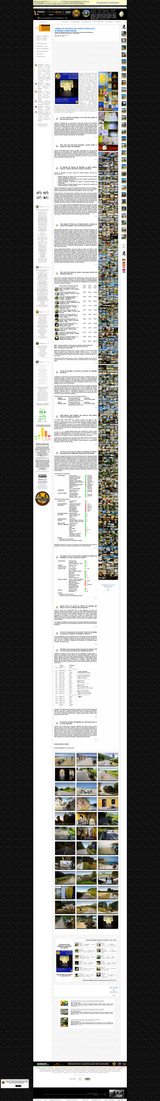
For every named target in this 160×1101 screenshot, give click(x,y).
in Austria (70, 1068)
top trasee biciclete (68, 1070)
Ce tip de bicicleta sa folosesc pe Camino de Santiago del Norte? (88, 94)
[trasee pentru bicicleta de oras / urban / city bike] (46, 199)
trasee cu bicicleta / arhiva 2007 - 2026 (65, 1067)
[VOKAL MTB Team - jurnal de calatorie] (58, 1065)
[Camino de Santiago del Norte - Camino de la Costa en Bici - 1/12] (57, 291)
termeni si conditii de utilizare (80, 1072)
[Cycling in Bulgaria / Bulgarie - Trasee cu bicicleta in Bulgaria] (124, 263)
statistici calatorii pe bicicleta (47, 1071)
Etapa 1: (87, 944)
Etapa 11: (87, 975)
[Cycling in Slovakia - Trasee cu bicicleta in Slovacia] (124, 270)
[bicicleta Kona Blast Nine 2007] (42, 208)
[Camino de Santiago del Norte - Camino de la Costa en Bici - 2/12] (57, 295)
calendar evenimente (45, 1070)
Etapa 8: (108, 963)
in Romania (51, 1068)
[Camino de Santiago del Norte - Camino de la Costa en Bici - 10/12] (57, 331)
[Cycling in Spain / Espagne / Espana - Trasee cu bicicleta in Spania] (124, 265)
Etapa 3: (87, 951)
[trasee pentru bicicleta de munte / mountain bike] (39, 194)
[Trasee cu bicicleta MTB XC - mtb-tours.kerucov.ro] (42, 505)
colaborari (117, 1070)
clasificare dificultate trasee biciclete (86, 1067)
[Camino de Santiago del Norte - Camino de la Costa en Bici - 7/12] (57, 317)
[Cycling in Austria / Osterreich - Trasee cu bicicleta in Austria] (124, 267)
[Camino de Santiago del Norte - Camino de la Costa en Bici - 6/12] (57, 313)
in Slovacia (77, 1068)
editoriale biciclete (57, 1070)
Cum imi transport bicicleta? (88, 89)
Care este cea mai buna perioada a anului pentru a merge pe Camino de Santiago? (88, 80)
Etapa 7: (87, 963)
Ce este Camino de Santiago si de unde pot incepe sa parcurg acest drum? (88, 76)
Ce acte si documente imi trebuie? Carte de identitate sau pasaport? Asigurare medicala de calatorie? (75, 109)
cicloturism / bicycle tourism (105, 7)
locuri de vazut (60, 1071)
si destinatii (109, 1100)
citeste (79, 1005)
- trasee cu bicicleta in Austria (44, 101)
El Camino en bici (59, 431)
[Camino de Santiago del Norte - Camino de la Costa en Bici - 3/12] (57, 299)
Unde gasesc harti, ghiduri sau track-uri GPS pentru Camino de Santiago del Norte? (88, 98)
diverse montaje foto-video (92, 1070)
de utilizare (42, 471)
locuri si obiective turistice (94, 1068)
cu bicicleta (72, 1100)
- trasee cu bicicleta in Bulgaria (44, 84)
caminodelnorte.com (85, 439)
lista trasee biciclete (48, 1067)
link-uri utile (104, 1070)
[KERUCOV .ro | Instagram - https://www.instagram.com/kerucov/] (80, 1082)
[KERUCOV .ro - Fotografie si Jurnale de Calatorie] (42, 1065)
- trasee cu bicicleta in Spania (44, 92)
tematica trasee (116, 1071)
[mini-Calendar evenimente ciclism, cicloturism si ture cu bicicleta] (44, 31)
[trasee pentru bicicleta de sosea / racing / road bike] (39, 199)
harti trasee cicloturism (81, 1071)
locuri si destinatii (41, 1068)
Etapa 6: (108, 957)
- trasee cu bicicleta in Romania (44, 65)
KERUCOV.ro (68, 35)
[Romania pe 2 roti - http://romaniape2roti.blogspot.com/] (87, 1082)
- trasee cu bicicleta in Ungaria (44, 112)
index (45, 1100)
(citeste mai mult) (104, 19)
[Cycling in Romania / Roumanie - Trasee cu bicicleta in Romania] (124, 260)
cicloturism (120, 1068)
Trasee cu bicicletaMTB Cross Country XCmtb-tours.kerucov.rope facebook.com (114, 989)
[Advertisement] (86, 56)
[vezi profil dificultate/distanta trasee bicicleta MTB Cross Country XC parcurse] (36, 436)
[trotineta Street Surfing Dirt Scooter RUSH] (42, 345)
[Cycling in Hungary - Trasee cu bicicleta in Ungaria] (124, 272)
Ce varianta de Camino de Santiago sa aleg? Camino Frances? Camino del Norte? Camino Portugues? (88, 83)
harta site (66, 1072)
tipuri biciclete (121, 1067)
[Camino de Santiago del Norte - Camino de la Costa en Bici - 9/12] (57, 326)
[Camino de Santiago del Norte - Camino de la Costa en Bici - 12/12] (57, 339)
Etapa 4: (108, 950)
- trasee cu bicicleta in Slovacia (44, 107)
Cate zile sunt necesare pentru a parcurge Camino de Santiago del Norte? (88, 91)
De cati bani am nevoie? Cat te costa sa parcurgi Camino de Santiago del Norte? (75, 110)
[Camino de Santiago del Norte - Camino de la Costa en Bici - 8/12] (57, 322)
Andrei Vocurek (42, 480)
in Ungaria (83, 1068)
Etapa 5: (87, 957)
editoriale (114, 7)
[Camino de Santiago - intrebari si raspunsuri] (64, 972)
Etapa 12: (108, 975)
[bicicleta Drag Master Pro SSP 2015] (42, 269)
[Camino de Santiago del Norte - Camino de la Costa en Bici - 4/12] (57, 304)
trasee (42, 36)
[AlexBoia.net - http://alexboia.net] (72, 1082)
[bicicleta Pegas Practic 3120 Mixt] (42, 313)
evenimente (56, 1100)
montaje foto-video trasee (109, 1068)
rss (71, 1072)
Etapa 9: (87, 969)
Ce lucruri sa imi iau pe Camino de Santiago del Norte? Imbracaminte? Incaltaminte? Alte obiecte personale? (88, 102)
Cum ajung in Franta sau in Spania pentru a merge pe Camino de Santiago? (88, 88)
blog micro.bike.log (79, 1070)
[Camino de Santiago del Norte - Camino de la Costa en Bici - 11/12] (57, 335)
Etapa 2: (108, 944)
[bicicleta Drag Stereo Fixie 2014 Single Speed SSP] (42, 364)
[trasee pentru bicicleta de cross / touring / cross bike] (46, 194)
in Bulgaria (57, 1068)
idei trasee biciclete (93, 1071)
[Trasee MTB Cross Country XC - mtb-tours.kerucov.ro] (108, 590)
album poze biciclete (105, 1071)
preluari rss (111, 1070)
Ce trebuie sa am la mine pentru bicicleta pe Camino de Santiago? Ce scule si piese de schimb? (75, 105)
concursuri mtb (69, 1071)
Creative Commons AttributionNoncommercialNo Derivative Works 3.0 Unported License (42, 486)
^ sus (95, 137)
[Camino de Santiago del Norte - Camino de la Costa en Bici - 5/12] (57, 308)
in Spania (63, 1068)
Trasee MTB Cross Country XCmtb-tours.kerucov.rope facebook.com (108, 586)
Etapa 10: (108, 969)
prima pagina (65, 21)
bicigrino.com (89, 434)
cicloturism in (44, 77)
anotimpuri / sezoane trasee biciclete (106, 1067)
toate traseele (124, 246)
